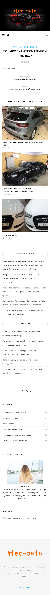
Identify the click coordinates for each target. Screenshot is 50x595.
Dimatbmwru (10, 68)
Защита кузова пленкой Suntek (22, 269)
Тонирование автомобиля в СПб (18, 573)
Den (4, 301)
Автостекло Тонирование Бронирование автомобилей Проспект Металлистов (20, 278)
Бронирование (10, 235)
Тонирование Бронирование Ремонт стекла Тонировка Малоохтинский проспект (24, 292)
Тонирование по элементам (14, 440)
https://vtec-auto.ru (25, 570)
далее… (28, 498)
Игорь (5, 275)
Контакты (35, 573)
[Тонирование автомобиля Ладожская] (25, 11)
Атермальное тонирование (14, 412)
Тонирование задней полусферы (16, 435)
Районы (25, 576)
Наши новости (8, 423)
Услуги (42, 573)
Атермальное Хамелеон (12, 418)
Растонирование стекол (25, 47)
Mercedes (7, 288)
